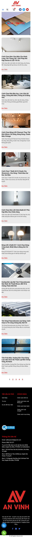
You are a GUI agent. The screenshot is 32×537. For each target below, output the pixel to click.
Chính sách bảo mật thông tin (23, 401)
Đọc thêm (4, 69)
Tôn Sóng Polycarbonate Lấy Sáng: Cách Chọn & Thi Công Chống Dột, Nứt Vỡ (16, 322)
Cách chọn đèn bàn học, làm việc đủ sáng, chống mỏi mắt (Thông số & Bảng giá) (16, 95)
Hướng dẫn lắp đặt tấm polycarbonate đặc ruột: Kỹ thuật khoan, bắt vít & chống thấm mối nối (16, 284)
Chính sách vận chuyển (21, 410)
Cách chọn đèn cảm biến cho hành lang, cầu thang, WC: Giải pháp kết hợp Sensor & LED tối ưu (14, 58)
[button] (3, 9)
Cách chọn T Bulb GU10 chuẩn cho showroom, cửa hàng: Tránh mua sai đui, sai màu (15, 173)
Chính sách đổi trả (22, 398)
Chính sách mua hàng (23, 414)
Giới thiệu (4, 398)
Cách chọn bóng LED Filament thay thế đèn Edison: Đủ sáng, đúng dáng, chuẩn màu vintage (16, 134)
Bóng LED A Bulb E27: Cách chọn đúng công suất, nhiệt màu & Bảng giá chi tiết (15, 247)
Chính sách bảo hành (23, 406)
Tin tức (4, 401)
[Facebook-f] (12, 529)
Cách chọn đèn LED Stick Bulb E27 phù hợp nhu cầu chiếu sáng (16, 211)
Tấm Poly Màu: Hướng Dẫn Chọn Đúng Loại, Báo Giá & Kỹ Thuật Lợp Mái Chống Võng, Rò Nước (16, 360)
